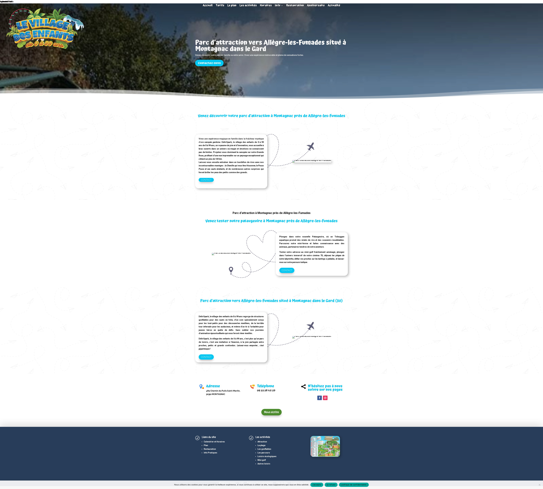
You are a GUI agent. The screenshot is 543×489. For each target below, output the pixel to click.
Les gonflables (264, 449)
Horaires (266, 6)
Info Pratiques (210, 453)
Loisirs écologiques (267, 456)
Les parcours (264, 453)
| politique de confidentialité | (353, 484)
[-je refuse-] (539, 484)
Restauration (295, 6)
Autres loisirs (264, 464)
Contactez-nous (209, 63)
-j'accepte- (317, 484)
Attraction (262, 442)
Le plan (231, 6)
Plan (206, 445)
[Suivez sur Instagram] (325, 398)
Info (277, 6)
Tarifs (220, 6)
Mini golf (262, 460)
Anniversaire (316, 6)
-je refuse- (331, 484)
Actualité (334, 6)
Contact (206, 179)
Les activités (248, 6)
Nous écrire (271, 412)
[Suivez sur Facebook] (319, 398)
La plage (261, 445)
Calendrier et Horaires (214, 442)
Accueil (208, 6)
